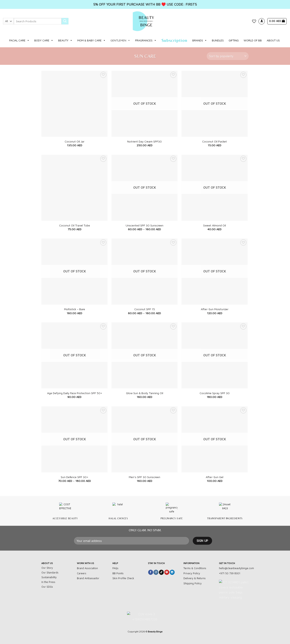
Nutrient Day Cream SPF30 (144, 141)
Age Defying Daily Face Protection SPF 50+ (74, 393)
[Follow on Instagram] (155, 572)
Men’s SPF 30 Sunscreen (144, 477)
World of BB (253, 40)
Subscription (174, 40)
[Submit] (65, 21)
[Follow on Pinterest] (166, 572)
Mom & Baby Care (89, 40)
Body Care (41, 40)
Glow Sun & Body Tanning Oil (144, 393)
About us (273, 40)
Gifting (234, 40)
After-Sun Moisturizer (214, 309)
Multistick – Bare (74, 309)
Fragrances (143, 40)
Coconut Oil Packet (214, 141)
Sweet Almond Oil (214, 225)
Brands (197, 40)
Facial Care (17, 40)
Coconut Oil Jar (74, 141)
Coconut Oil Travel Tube (74, 225)
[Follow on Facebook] (150, 572)
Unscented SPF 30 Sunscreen (144, 225)
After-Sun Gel (214, 477)
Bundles (218, 40)
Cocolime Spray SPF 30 (215, 393)
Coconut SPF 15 (144, 309)
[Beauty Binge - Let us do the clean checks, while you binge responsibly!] (145, 21)
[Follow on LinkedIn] (172, 572)
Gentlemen (118, 40)
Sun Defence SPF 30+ (74, 477)
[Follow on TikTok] (161, 572)
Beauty (63, 40)
